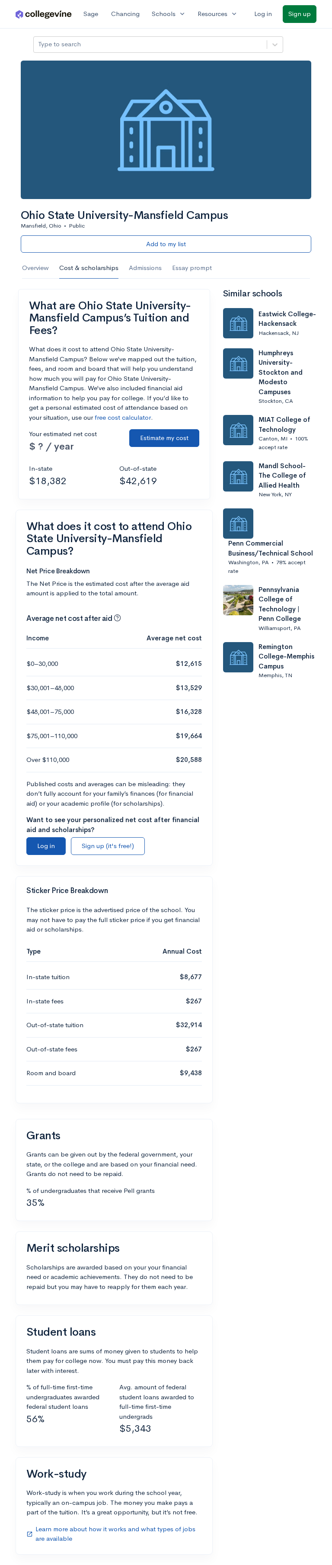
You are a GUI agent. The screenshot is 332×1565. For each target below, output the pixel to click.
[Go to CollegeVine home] (44, 14)
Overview (35, 268)
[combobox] (39, 44)
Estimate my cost (164, 438)
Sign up (299, 14)
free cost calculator (123, 417)
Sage (90, 14)
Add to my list (166, 244)
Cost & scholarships (88, 268)
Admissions (145, 268)
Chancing (125, 14)
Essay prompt (192, 268)
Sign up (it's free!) (108, 846)
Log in (263, 14)
